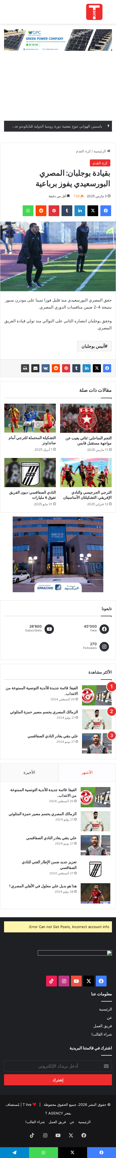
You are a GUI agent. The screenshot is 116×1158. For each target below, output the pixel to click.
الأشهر (87, 772)
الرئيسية (100, 151)
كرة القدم (83, 151)
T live (27, 1104)
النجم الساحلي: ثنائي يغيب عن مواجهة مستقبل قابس (89, 441)
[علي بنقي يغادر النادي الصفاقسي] (97, 743)
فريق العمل (102, 1026)
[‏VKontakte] (46, 368)
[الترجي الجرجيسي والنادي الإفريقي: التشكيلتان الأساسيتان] (86, 472)
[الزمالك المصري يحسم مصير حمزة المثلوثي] (97, 719)
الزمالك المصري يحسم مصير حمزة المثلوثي (44, 711)
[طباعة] (25, 368)
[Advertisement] (58, 88)
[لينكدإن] (87, 368)
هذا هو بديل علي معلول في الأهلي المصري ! (43, 885)
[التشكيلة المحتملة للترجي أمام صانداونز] (30, 418)
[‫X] (97, 368)
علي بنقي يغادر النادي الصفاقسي (53, 736)
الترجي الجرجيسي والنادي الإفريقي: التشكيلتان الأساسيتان (87, 495)
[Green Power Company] (58, 40)
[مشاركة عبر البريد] (35, 368)
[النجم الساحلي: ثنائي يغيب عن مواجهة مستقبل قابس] (86, 418)
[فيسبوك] (107, 368)
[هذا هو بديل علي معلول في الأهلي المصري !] (95, 893)
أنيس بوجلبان (93, 346)
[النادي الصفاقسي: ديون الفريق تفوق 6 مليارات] (30, 472)
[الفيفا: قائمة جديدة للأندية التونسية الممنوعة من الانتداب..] (97, 695)
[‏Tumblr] (76, 368)
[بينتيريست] (66, 368)
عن (109, 1017)
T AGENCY (54, 1113)
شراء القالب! (101, 1034)
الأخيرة (29, 772)
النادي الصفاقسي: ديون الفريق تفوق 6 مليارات (32, 495)
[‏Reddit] (56, 368)
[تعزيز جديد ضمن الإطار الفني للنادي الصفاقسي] (95, 869)
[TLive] (94, 12)
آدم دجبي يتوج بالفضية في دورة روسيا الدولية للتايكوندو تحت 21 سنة (51, 129)
